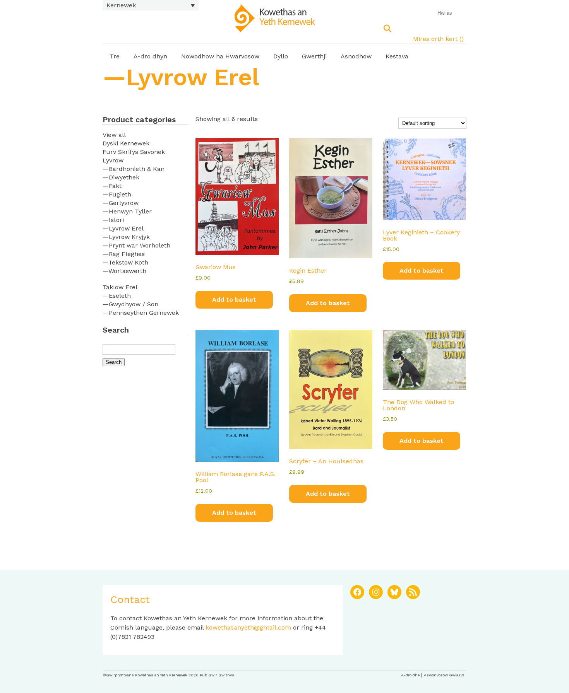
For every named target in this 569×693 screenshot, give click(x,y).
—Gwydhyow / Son (130, 304)
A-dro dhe (410, 675)
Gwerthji (314, 56)
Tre (115, 56)
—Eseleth (117, 295)
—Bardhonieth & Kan (134, 168)
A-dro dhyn (150, 56)
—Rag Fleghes (124, 254)
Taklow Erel (120, 287)
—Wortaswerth (124, 271)
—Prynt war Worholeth (136, 245)
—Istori (113, 220)
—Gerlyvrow (121, 203)
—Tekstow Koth (125, 262)
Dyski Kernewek (126, 143)
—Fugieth (117, 194)
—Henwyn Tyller (127, 211)
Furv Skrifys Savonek (134, 151)
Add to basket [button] (234, 299)
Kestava (397, 56)
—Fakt (112, 185)
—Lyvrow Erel (123, 228)
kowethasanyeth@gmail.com (248, 627)
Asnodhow (356, 56)
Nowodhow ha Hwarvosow (220, 56)
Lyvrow (113, 160)
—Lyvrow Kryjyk (126, 237)
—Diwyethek (121, 177)
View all (114, 134)
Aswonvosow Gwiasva (444, 675)
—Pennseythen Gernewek (141, 312)
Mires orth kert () (438, 39)
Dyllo (280, 56)
